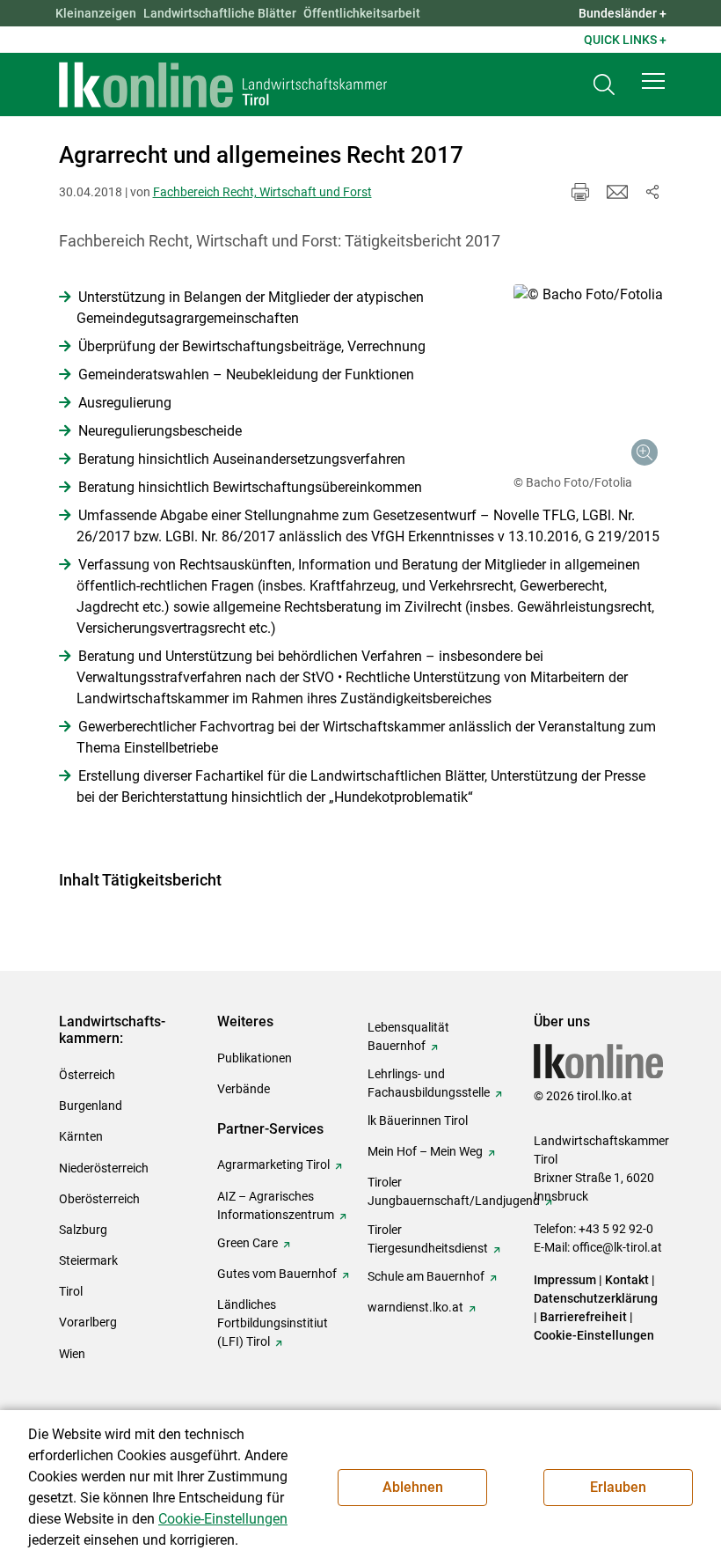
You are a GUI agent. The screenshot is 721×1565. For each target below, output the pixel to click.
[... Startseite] (223, 84)
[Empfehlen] (617, 191)
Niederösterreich (104, 1168)
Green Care (247, 1243)
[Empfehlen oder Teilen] (652, 191)
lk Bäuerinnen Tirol (418, 1120)
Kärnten (81, 1136)
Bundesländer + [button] (622, 13)
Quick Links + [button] (625, 40)
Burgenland (90, 1105)
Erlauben (618, 1487)
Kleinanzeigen (95, 13)
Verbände (243, 1089)
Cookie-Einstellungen (594, 1335)
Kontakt (627, 1280)
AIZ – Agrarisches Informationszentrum (275, 1205)
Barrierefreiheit (583, 1317)
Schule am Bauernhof (426, 1276)
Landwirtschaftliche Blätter (219, 13)
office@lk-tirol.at (617, 1247)
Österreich (87, 1075)
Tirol (71, 1291)
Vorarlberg (88, 1322)
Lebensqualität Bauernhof (408, 1036)
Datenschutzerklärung (596, 1298)
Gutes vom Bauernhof (277, 1274)
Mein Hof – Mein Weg (425, 1151)
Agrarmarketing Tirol (273, 1164)
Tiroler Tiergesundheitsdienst (428, 1239)
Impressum (565, 1280)
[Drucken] (580, 191)
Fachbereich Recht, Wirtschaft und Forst (262, 192)
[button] (653, 81)
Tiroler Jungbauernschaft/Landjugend (454, 1191)
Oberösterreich (99, 1199)
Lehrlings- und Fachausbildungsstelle (429, 1083)
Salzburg (83, 1230)
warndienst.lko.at (415, 1307)
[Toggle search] (604, 85)
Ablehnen (412, 1487)
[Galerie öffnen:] (588, 377)
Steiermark (88, 1260)
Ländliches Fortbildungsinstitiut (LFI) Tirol (272, 1322)
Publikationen (254, 1058)
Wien (72, 1354)
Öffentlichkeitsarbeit (361, 13)
